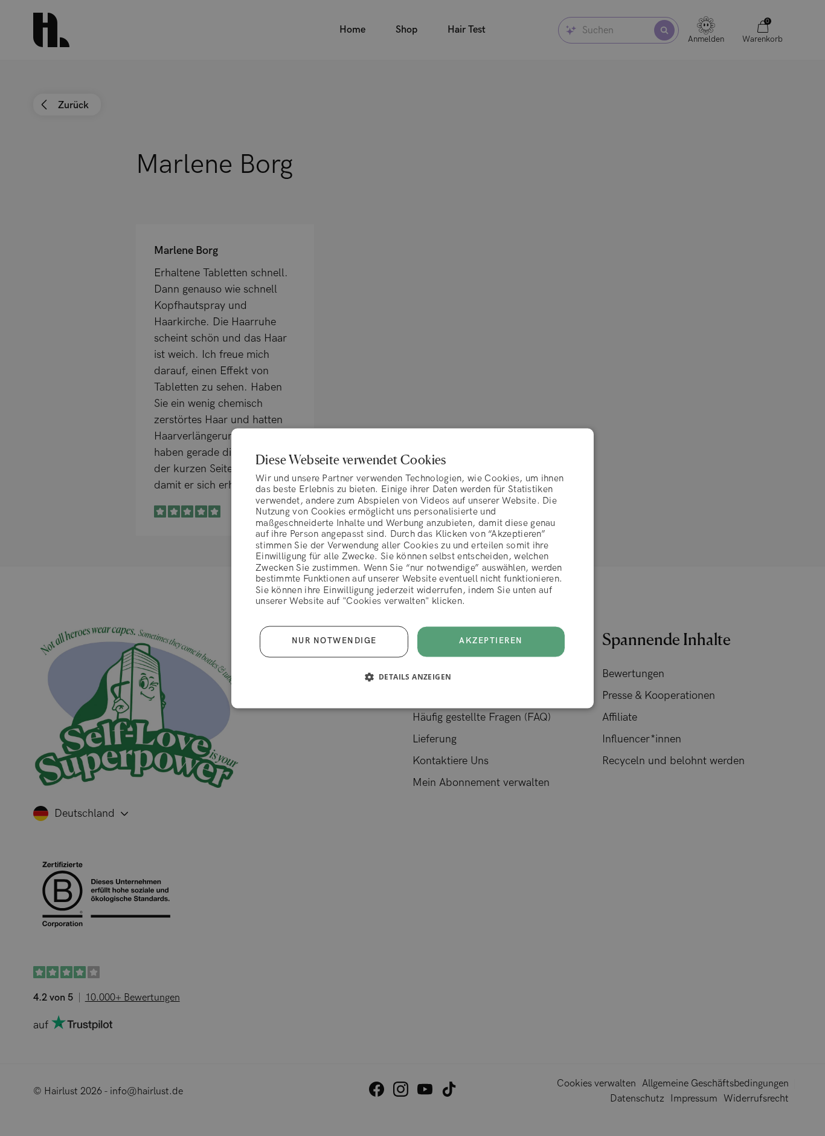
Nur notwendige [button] (334, 641)
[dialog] (412, 568)
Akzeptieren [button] (491, 641)
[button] (413, 676)
